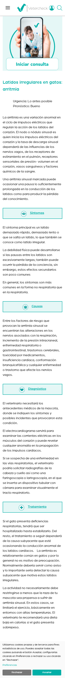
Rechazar (17, 672)
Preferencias (10, 665)
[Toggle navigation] (8, 7)
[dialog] (32, 659)
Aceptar (46, 672)
